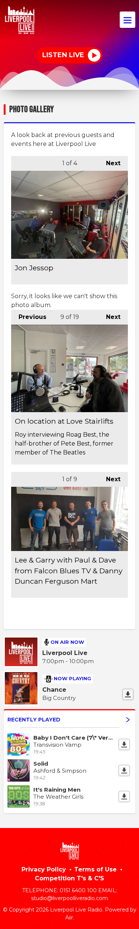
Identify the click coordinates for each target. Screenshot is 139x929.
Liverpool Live (64, 652)
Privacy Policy (43, 869)
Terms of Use (95, 869)
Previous (28, 316)
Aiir (69, 917)
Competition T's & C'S (69, 878)
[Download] (127, 694)
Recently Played (33, 719)
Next (109, 163)
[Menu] (127, 20)
